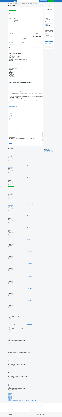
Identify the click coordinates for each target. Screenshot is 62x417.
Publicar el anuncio (11, 186)
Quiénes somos (9, 405)
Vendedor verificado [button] (11, 111)
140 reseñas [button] (10, 113)
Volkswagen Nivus (10, 155)
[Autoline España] (10, 1)
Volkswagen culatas (50, 150)
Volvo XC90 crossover (10, 400)
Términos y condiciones (21, 405)
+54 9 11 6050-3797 (17, 116)
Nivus (14, 13)
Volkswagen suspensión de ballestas (49, 151)
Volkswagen (15, 12)
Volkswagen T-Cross (10, 205)
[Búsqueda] (17, 1)
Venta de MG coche (29, 400)
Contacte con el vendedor (12, 10)
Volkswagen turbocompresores (47, 150)
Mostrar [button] (14, 116)
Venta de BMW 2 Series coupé (16, 400)
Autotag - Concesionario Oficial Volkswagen (13, 106)
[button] (41, 5)
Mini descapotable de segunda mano (23, 400)
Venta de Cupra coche (33, 400)
